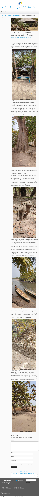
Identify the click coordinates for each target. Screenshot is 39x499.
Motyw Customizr (21, 497)
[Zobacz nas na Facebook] (4, 11)
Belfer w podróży (19, 496)
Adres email (13, 456)
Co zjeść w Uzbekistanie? (5, 487)
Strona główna (3, 15)
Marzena (29, 37)
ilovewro (15, 483)
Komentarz (12, 440)
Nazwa (12, 452)
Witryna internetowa (13, 460)
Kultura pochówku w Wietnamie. (21, 483)
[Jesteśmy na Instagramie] (5, 11)
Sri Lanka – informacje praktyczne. (6, 493)
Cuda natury (21, 37)
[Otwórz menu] (37, 11)
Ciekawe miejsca (16, 15)
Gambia (24, 37)
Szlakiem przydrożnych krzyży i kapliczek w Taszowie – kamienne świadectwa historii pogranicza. (6, 491)
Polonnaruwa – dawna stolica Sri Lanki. (6, 488)
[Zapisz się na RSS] (2, 11)
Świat (26, 37)
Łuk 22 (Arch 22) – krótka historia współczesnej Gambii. (23, 473)
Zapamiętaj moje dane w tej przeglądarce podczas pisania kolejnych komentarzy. (23, 464)
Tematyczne (9, 15)
